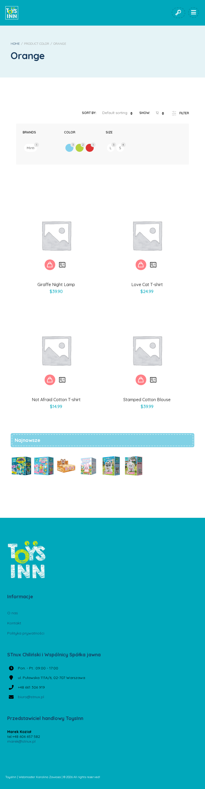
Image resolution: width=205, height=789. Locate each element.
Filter (184, 113)
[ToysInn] (11, 12)
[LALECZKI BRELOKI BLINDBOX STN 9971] (88, 466)
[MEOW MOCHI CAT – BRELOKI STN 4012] (66, 466)
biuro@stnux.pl (31, 696)
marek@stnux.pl (21, 741)
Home (15, 44)
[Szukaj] (178, 13)
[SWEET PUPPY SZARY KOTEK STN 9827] (111, 466)
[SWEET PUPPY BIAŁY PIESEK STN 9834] (133, 466)
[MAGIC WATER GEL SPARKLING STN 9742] (43, 466)
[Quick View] (62, 264)
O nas (12, 613)
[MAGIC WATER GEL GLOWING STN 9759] (21, 466)
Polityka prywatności (25, 633)
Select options (50, 264)
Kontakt (14, 623)
